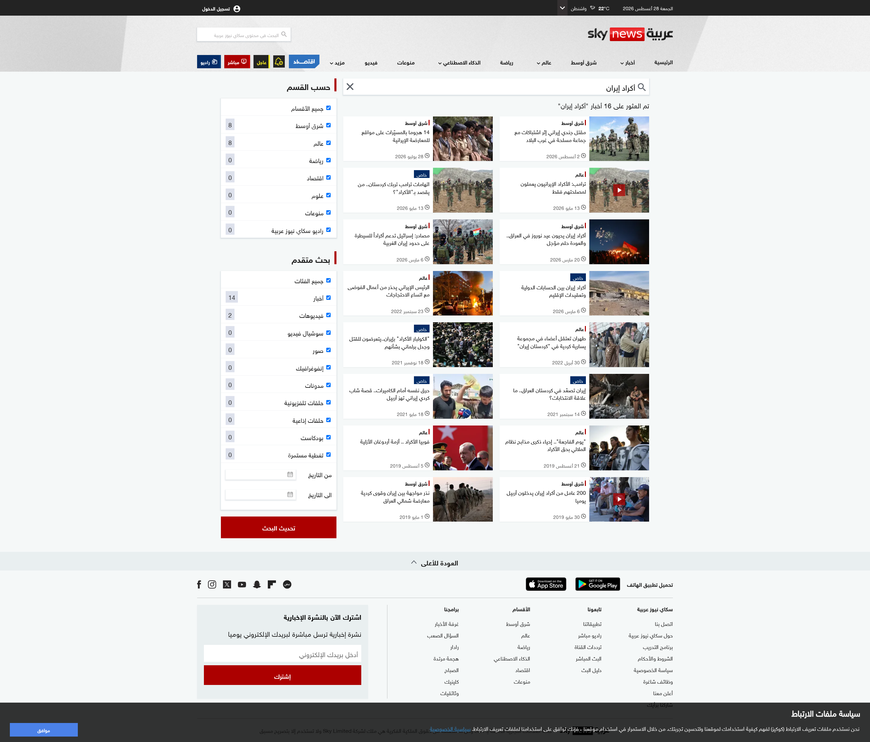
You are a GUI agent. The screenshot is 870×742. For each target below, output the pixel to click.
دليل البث (591, 669)
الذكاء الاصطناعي (462, 62)
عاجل (261, 61)
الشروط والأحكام (655, 658)
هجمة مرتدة (446, 658)
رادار (454, 646)
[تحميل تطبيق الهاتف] (572, 584)
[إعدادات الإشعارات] (279, 61)
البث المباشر (589, 658)
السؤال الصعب (443, 635)
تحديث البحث (278, 527)
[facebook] (199, 584)
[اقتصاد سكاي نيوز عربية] (303, 61)
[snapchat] (257, 584)
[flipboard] (272, 584)
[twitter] (227, 584)
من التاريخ (320, 474)
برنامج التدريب (658, 646)
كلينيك (452, 681)
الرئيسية (664, 61)
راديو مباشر (590, 635)
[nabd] (287, 584)
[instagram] (212, 584)
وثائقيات (449, 692)
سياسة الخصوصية (653, 669)
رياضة (506, 62)
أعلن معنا (663, 692)
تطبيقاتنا (592, 623)
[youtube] (242, 584)
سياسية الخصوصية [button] (450, 728)
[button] (237, 61)
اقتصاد (522, 669)
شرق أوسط (584, 62)
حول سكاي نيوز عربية (651, 635)
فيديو (371, 62)
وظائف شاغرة (658, 681)
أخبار (630, 62)
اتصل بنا (664, 623)
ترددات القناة (588, 646)
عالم (546, 62)
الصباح (452, 669)
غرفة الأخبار (447, 623)
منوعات (406, 62)
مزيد (340, 62)
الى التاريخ (320, 494)
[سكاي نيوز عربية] (630, 34)
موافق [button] (43, 729)
